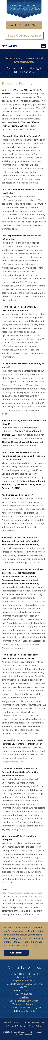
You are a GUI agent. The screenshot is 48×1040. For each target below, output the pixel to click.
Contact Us (21, 1026)
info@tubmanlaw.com (13, 761)
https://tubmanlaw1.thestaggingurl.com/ (22, 893)
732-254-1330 (28, 1010)
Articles (11, 1026)
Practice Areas (38, 1022)
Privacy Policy (35, 1026)
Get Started (16, 952)
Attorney (26, 1022)
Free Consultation (24, 35)
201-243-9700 (29, 25)
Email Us (24, 997)
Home (6, 1022)
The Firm (15, 1022)
